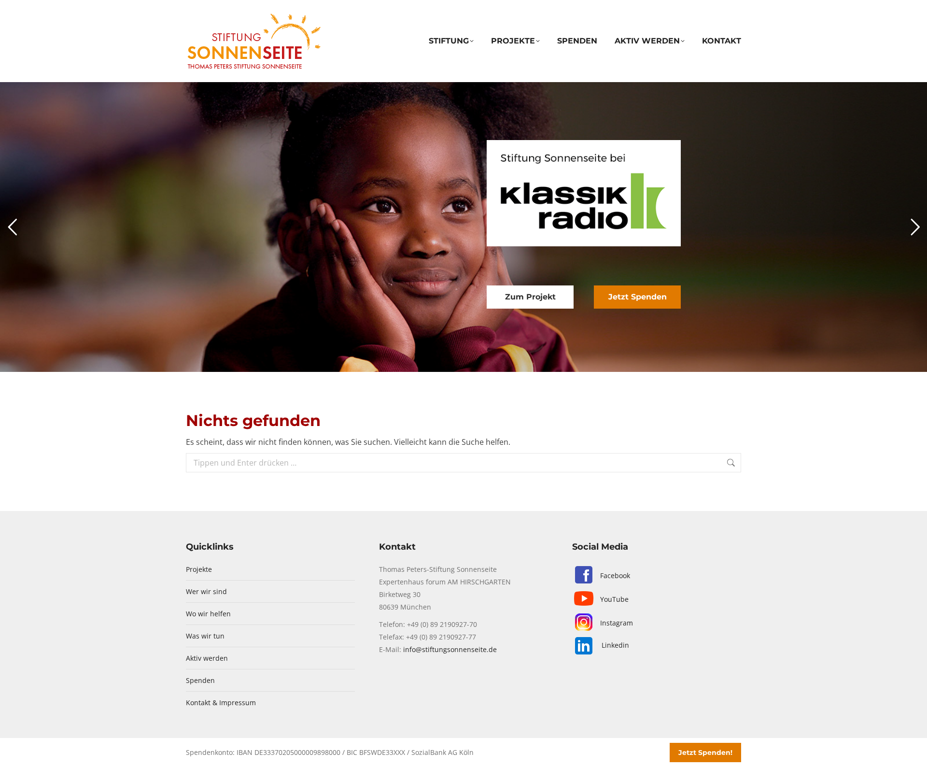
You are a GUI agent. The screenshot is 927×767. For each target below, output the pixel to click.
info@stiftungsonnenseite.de (450, 649)
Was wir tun (205, 635)
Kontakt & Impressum (221, 702)
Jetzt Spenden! (705, 752)
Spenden (200, 680)
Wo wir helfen (208, 613)
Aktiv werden (207, 658)
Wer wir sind (206, 591)
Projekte (199, 569)
